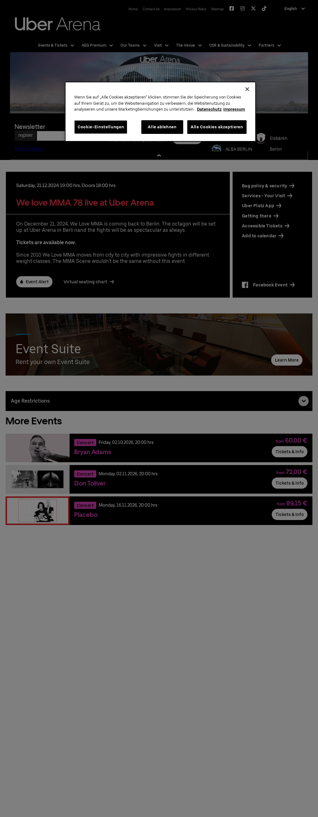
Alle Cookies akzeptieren (217, 127)
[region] (160, 112)
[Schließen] (247, 89)
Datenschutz (209, 109)
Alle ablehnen (162, 127)
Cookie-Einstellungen (101, 127)
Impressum (234, 109)
